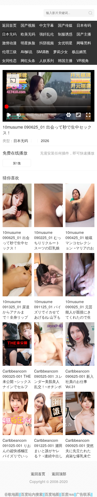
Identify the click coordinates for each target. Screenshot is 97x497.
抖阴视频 (46, 42)
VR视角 (83, 60)
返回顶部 (59, 473)
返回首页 (9, 25)
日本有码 (84, 25)
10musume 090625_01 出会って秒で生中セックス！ (47, 130)
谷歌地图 (11, 494)
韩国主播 (65, 60)
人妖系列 (46, 60)
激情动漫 (9, 42)
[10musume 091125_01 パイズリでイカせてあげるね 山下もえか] (48, 274)
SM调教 (42, 51)
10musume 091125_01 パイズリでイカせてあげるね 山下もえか (47, 312)
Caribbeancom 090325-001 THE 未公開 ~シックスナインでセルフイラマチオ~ (17, 381)
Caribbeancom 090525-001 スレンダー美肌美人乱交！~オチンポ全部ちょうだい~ (48, 381)
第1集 (17, 163)
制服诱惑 (65, 34)
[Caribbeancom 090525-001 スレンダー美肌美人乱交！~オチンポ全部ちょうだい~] (48, 344)
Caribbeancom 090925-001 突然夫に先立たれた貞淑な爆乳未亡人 (79, 451)
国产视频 (28, 25)
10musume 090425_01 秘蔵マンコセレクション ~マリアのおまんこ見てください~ (79, 245)
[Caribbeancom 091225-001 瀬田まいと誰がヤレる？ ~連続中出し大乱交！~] (48, 413)
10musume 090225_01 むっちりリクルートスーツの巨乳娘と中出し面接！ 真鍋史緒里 (47, 245)
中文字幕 (46, 25)
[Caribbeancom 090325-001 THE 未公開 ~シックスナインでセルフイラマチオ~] (17, 344)
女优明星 (65, 42)
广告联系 (83, 494)
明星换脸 (28, 42)
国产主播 (84, 34)
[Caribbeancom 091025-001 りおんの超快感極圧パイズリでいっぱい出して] (17, 413)
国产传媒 (65, 25)
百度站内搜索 (32, 494)
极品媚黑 (79, 51)
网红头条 (28, 60)
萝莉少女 (60, 51)
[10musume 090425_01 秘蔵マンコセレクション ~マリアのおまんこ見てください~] (79, 205)
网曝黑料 (84, 42)
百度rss (67, 494)
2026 (45, 140)
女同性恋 (9, 60)
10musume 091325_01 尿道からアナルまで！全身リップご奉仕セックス (16, 312)
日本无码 (9, 34)
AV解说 (26, 51)
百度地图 (52, 494)
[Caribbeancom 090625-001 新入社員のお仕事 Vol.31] (79, 344)
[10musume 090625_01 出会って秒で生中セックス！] (17, 205)
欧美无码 (28, 34)
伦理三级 (9, 51)
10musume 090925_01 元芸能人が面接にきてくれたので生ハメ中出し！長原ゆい (78, 314)
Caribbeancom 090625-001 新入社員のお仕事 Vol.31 (79, 378)
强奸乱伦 (46, 34)
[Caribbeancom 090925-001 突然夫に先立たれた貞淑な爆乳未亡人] (79, 413)
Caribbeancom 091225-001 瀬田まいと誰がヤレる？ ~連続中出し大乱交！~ (48, 451)
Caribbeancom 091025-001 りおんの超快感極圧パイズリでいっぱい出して (17, 451)
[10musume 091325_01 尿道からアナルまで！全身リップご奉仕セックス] (17, 274)
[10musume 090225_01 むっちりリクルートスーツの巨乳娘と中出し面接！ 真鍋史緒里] (48, 205)
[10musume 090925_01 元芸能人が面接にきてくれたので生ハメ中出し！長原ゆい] (79, 274)
